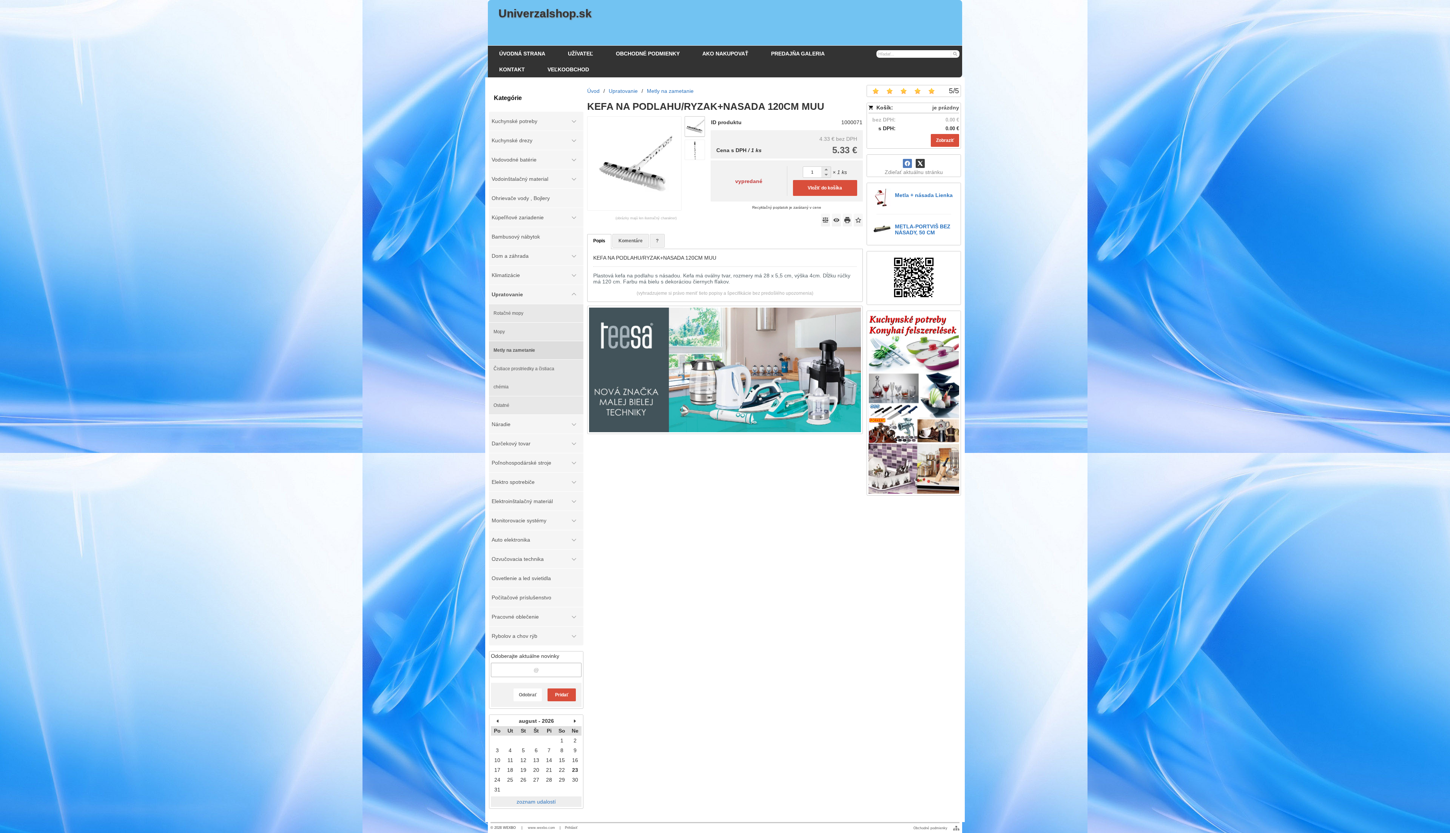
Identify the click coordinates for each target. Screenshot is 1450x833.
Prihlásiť (571, 828)
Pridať (562, 695)
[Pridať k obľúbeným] (858, 220)
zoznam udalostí (536, 802)
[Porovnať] (825, 220)
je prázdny (945, 108)
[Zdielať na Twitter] (920, 163)
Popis (599, 240)
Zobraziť (945, 140)
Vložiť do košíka (825, 188)
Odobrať (528, 695)
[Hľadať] (954, 54)
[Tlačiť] (847, 220)
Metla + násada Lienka (924, 195)
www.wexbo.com (541, 828)
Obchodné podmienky (930, 828)
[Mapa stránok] (956, 828)
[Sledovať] (836, 220)
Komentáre (631, 240)
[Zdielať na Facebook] (907, 163)
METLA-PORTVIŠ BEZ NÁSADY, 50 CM (922, 229)
